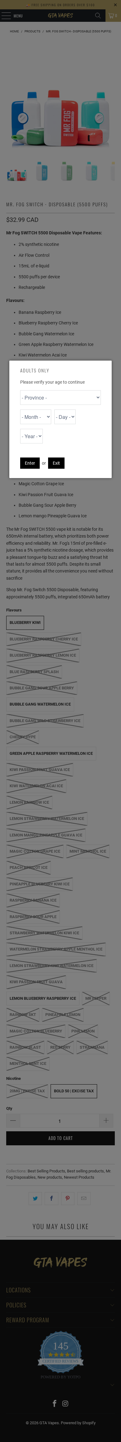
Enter (30, 463)
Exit (56, 463)
